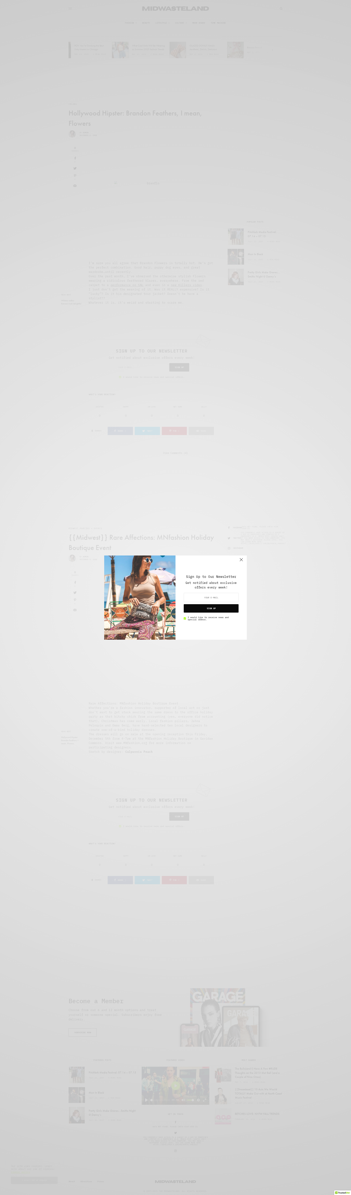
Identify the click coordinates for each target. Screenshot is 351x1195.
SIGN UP (211, 608)
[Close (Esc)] (241, 561)
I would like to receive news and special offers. (208, 618)
